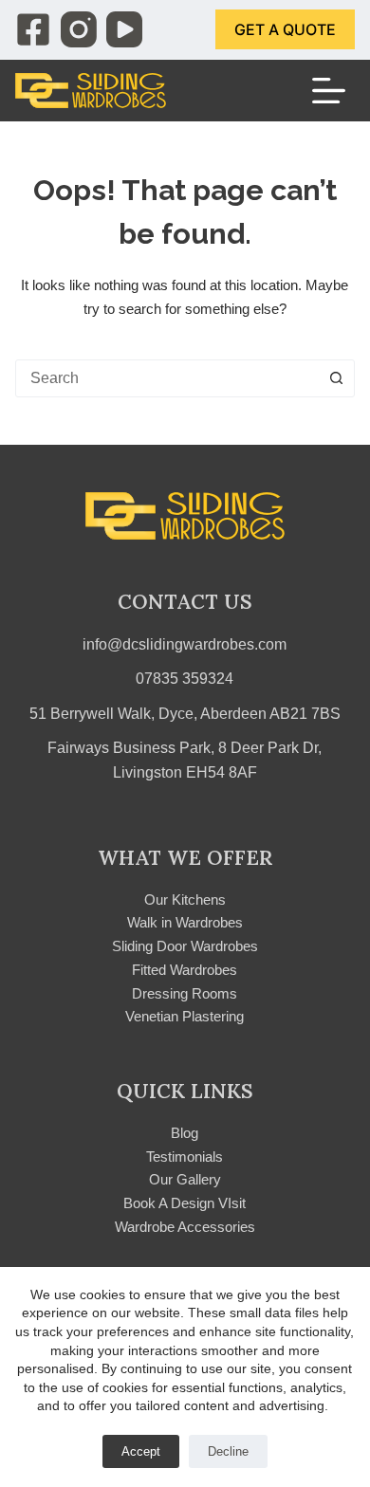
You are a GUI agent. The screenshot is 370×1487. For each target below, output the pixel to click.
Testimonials (184, 1156)
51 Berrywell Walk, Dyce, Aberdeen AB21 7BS (185, 714)
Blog (184, 1133)
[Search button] (336, 378)
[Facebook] (33, 29)
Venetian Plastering (184, 1016)
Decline (228, 1451)
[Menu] (328, 90)
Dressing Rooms (184, 993)
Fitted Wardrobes (184, 970)
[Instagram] (79, 29)
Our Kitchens (185, 899)
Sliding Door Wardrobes (185, 946)
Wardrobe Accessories (185, 1227)
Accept (140, 1451)
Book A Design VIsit (184, 1203)
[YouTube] (124, 29)
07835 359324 (184, 678)
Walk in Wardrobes (185, 922)
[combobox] (167, 378)
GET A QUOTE (285, 29)
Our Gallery (185, 1179)
